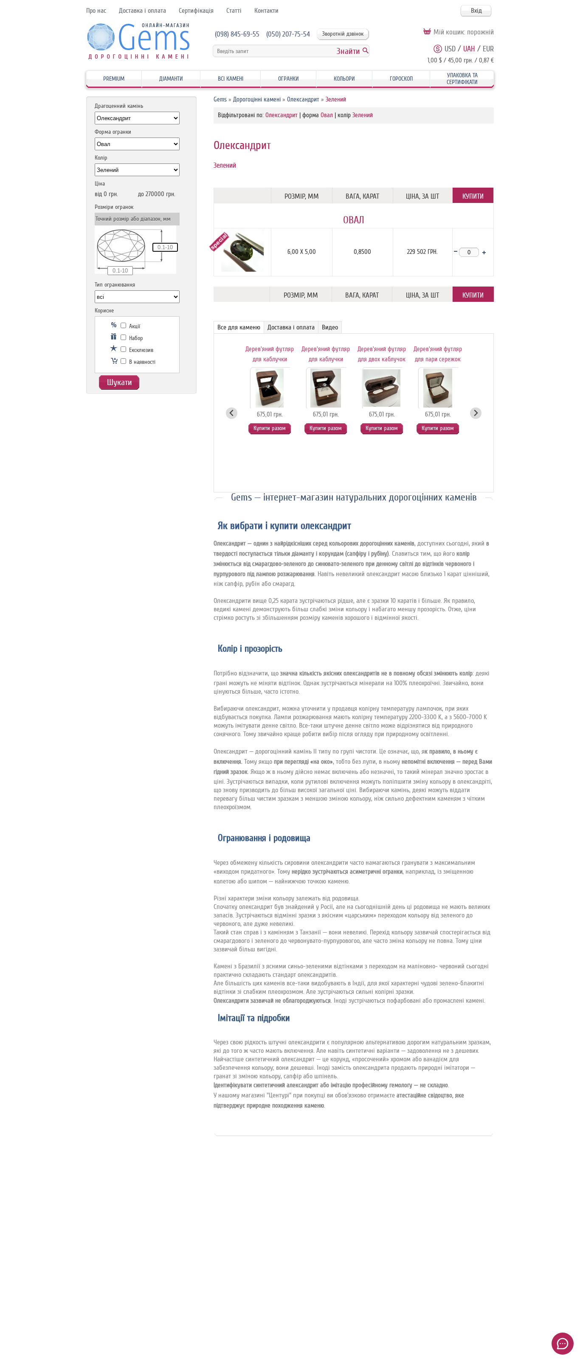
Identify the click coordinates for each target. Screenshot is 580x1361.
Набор (135, 338)
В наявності (141, 362)
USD (450, 49)
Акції (133, 326)
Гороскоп (401, 79)
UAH (469, 49)
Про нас (96, 10)
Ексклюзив (140, 350)
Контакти (266, 10)
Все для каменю (238, 327)
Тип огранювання (115, 284)
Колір (101, 158)
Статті (234, 10)
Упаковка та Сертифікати (462, 78)
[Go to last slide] (231, 413)
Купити (473, 196)
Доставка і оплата (142, 10)
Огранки (288, 79)
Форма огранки (113, 132)
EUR (488, 49)
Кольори (344, 79)
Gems (220, 99)
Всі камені (230, 79)
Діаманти (171, 79)
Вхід (476, 10)
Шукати (119, 382)
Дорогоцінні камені (257, 99)
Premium (113, 79)
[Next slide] (475, 413)
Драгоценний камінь (119, 106)
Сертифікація (196, 10)
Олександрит (303, 99)
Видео (330, 327)
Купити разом (269, 428)
